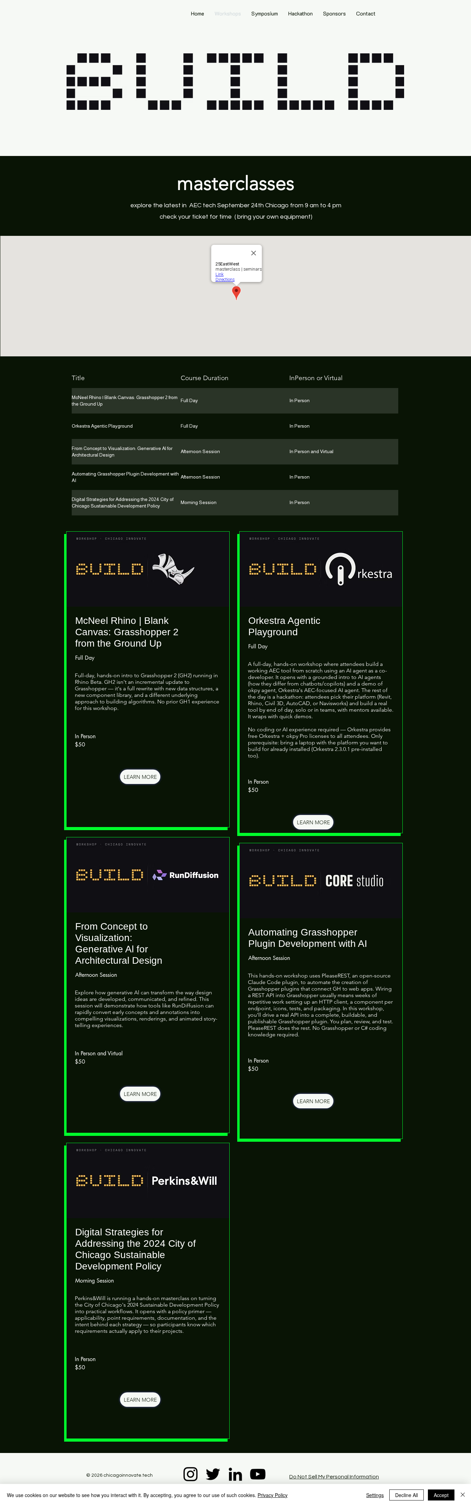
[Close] (463, 1494)
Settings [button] (375, 1495)
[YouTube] (257, 1474)
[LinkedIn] (235, 1474)
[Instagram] (190, 1474)
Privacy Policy (273, 1495)
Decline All (406, 1495)
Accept (441, 1495)
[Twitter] (212, 1474)
